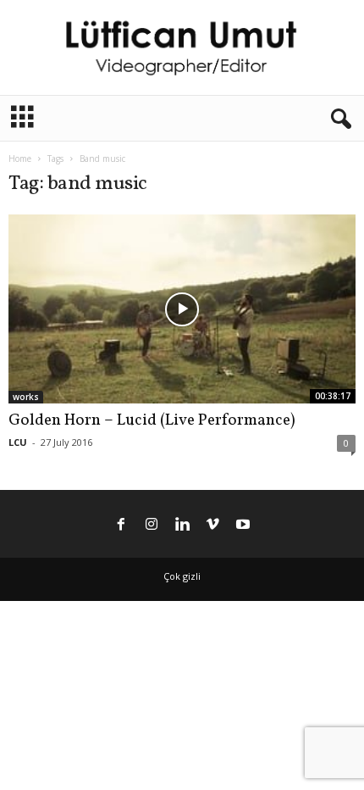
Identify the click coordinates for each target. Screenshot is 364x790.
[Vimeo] (212, 525)
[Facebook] (121, 525)
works (26, 397)
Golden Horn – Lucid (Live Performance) (151, 420)
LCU (17, 442)
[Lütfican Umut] (182, 47)
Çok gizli (182, 576)
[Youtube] (242, 525)
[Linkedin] (182, 525)
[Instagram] (151, 525)
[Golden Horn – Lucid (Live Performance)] (182, 308)
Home (19, 158)
